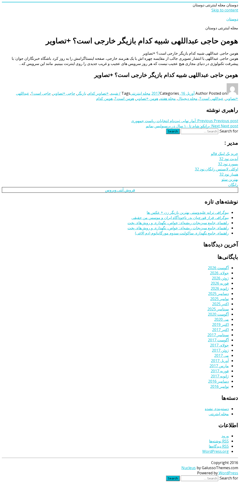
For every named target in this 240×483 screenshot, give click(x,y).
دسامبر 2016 (218, 381)
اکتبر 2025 (220, 303)
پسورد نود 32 (228, 163)
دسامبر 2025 (218, 293)
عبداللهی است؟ (211, 98)
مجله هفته (168, 98)
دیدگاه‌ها (219, 446)
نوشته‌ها (219, 441)
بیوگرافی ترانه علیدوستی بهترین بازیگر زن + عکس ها (188, 212)
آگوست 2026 (218, 267)
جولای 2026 (219, 272)
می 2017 (221, 355)
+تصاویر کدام (98, 93)
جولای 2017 (219, 345)
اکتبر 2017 (220, 329)
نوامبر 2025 (219, 298)
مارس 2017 (219, 365)
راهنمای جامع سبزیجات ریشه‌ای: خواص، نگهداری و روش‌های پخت (178, 222)
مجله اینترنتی (140, 93)
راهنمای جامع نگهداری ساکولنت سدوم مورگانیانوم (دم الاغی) (182, 233)
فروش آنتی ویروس (120, 189)
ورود (225, 435)
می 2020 (221, 319)
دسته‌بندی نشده (217, 408)
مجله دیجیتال (188, 98)
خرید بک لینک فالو (224, 153)
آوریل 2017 (220, 360)
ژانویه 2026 (220, 288)
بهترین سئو (229, 179)
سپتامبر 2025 (218, 309)
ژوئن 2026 (220, 278)
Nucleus (188, 467)
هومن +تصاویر (147, 98)
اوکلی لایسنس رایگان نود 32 (216, 169)
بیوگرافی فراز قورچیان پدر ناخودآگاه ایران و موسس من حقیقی (180, 217)
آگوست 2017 (218, 340)
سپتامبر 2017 (218, 334)
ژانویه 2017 (220, 376)
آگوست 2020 (218, 314)
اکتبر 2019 (220, 324)
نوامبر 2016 (219, 386)
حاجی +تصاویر (64, 93)
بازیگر (81, 93)
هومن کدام (104, 98)
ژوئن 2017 (220, 350)
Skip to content (224, 10)
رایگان (233, 184)
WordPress (228, 472)
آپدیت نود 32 (228, 158)
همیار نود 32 (228, 174)
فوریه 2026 (220, 283)
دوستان (232, 19)
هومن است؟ (124, 98)
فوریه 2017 (220, 371)
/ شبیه (115, 93)
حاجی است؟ (41, 93)
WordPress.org (215, 451)
